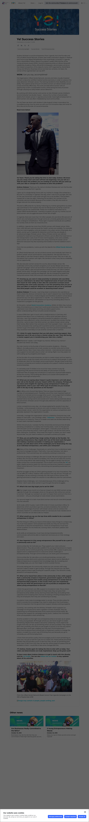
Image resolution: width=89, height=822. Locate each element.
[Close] (85, 812)
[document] (44, 815)
